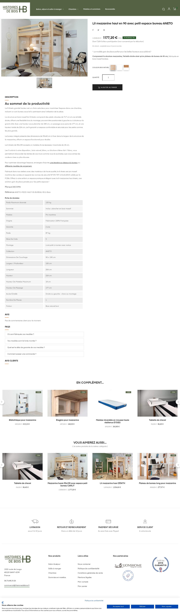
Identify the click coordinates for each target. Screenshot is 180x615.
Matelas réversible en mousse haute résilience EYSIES (112, 421)
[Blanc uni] (119, 67)
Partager (92, 30)
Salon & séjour (54, 564)
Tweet (98, 30)
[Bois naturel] (113, 67)
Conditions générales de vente (90, 573)
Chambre (52, 573)
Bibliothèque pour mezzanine (22, 420)
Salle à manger (54, 569)
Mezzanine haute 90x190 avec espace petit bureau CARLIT (67, 484)
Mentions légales (84, 577)
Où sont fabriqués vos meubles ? (20, 334)
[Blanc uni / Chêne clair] (126, 67)
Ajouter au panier (108, 87)
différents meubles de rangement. (18, 166)
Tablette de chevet (157, 420)
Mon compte (83, 582)
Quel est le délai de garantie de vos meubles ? (26, 347)
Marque (8, 187)
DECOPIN (16, 187)
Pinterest (104, 30)
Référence (9, 192)
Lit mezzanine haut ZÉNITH (112, 483)
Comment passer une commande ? (21, 354)
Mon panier (82, 586)
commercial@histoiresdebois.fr (17, 585)
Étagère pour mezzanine (67, 420)
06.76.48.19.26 (10, 581)
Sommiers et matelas (57, 577)
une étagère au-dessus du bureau (64, 163)
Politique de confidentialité (88, 569)
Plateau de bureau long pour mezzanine (157, 483)
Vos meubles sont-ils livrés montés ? (21, 341)
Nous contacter (84, 564)
